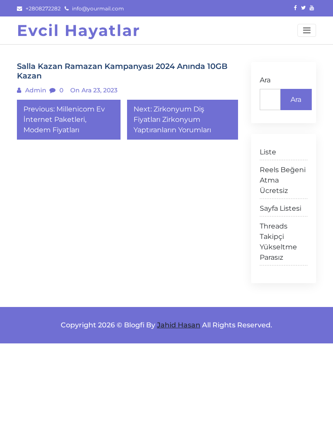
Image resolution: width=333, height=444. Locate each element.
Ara (265, 80)
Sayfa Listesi (280, 208)
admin (34, 90)
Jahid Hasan (178, 325)
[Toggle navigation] (306, 30)
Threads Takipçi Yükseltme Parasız (278, 241)
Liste (268, 152)
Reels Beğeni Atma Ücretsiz (283, 180)
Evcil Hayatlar (78, 30)
